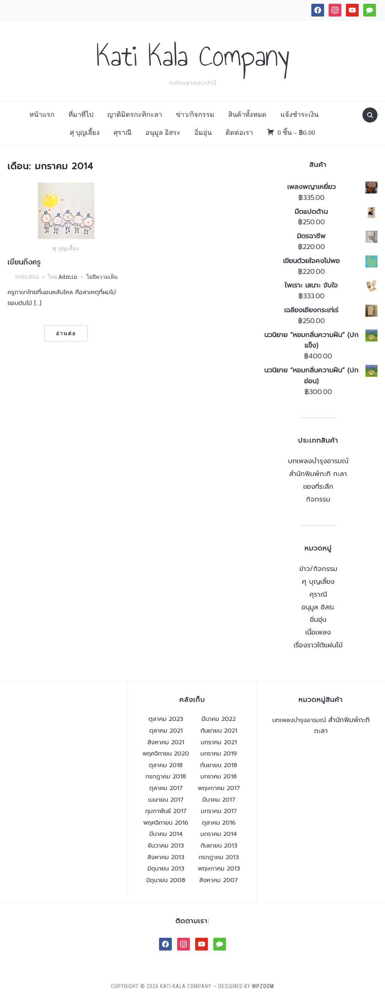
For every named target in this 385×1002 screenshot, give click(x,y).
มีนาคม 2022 (219, 719)
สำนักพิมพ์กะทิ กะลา (318, 474)
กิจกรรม (318, 499)
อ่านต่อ (66, 333)
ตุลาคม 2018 (166, 765)
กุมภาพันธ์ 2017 (165, 811)
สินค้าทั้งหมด (247, 114)
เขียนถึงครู (24, 262)
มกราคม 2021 (219, 742)
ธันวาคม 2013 (166, 845)
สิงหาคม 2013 (165, 857)
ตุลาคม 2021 (166, 730)
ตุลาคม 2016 (219, 822)
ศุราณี (123, 132)
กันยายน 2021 (218, 730)
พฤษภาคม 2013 (219, 868)
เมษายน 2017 (165, 799)
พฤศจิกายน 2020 (165, 753)
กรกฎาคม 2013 (219, 857)
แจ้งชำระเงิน (299, 114)
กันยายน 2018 (218, 765)
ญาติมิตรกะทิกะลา (134, 114)
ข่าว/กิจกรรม (195, 114)
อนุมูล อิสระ (163, 132)
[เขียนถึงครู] (66, 210)
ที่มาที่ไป (80, 114)
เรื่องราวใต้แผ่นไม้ (318, 645)
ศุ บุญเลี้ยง (85, 132)
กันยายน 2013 (218, 845)
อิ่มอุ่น (203, 132)
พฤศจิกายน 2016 (165, 822)
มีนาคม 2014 (166, 834)
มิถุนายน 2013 (165, 868)
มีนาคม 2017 (218, 799)
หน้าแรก (42, 114)
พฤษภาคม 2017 (219, 788)
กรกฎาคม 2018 (166, 776)
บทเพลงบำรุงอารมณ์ (318, 461)
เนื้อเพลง (318, 632)
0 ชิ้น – (296, 132)
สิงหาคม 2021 (165, 742)
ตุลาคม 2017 (166, 788)
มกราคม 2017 (219, 811)
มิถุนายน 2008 (165, 880)
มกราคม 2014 (218, 834)
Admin (67, 276)
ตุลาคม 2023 (166, 719)
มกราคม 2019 (218, 753)
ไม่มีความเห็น (102, 276)
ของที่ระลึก (318, 486)
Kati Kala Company (192, 56)
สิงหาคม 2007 (218, 880)
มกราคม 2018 (218, 776)
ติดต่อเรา (239, 132)
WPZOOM (263, 986)
